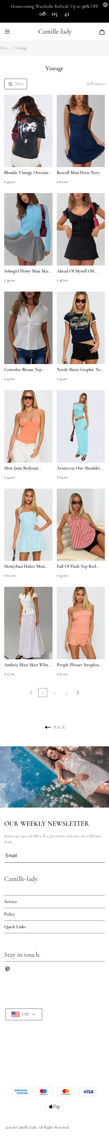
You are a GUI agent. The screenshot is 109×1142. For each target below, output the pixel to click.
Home (5, 48)
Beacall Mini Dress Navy (78, 172)
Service (10, 901)
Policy (9, 914)
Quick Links (15, 927)
